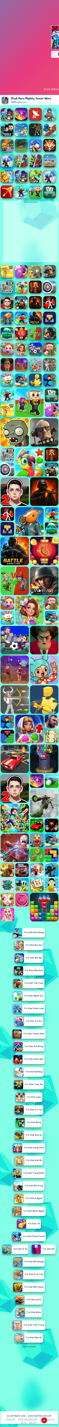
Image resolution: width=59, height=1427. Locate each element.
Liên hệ (32, 1422)
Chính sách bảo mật (27, 1419)
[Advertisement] (29, 1378)
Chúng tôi (10, 1419)
